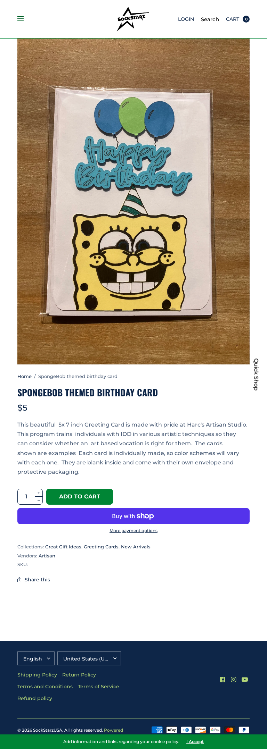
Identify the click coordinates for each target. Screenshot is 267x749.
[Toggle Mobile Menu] (25, 19)
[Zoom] (133, 201)
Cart (232, 19)
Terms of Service (98, 686)
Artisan (47, 555)
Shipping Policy (37, 675)
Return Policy (79, 675)
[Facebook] (222, 679)
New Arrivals (136, 546)
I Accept (195, 742)
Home (24, 376)
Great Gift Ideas (63, 546)
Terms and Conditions (45, 686)
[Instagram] (233, 679)
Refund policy (34, 698)
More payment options (133, 530)
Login (186, 19)
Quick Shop (256, 375)
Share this (37, 579)
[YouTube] (245, 679)
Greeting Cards (101, 546)
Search (210, 19)
